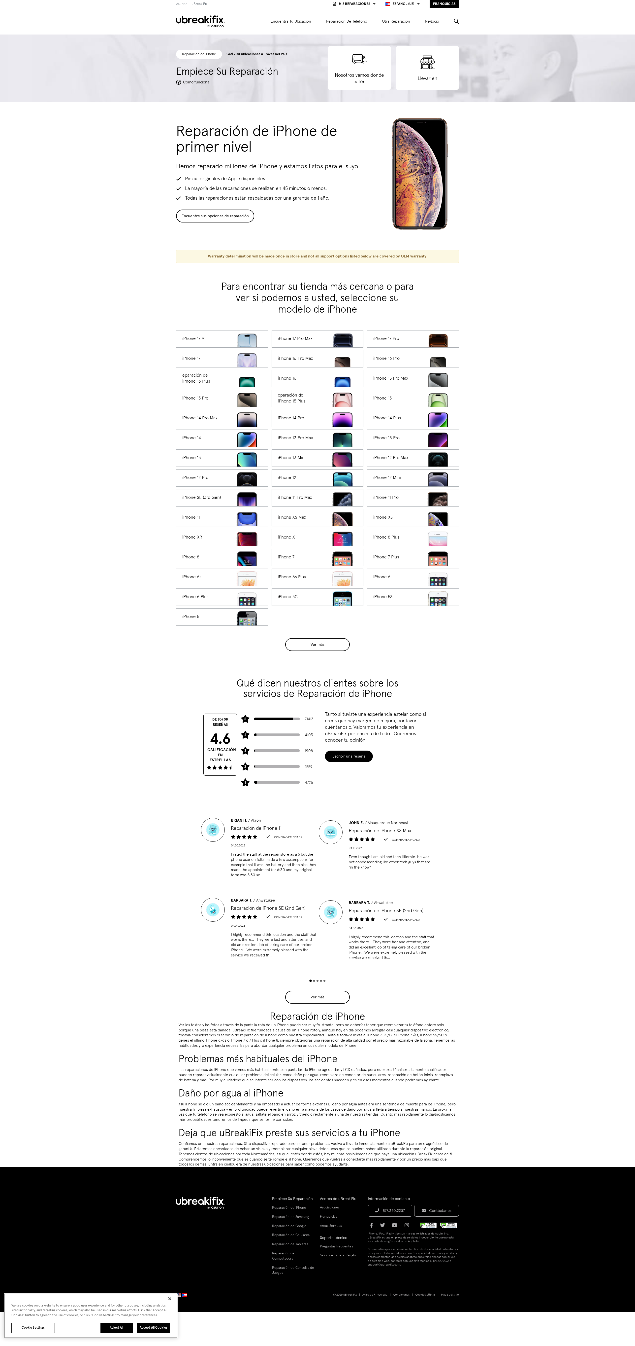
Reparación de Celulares (291, 1235)
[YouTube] (396, 1227)
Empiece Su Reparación (292, 1199)
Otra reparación (396, 21)
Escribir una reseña (348, 756)
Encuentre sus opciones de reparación (215, 216)
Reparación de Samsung (290, 1217)
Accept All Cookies (153, 1327)
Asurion (182, 4)
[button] (354, 4)
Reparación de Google (289, 1226)
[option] (258, 849)
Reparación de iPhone (289, 1207)
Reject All (116, 1327)
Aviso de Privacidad (374, 1294)
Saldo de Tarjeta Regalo (338, 1255)
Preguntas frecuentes (336, 1246)
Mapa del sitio (450, 1294)
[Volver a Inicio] (203, 21)
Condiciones (401, 1294)
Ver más (317, 645)
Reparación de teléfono (346, 21)
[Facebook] (373, 1227)
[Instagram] (408, 1227)
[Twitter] (384, 1227)
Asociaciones (330, 1207)
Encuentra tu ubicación (291, 21)
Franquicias (328, 1216)
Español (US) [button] (403, 4)
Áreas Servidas (331, 1226)
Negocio (432, 21)
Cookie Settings (425, 1294)
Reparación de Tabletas (290, 1244)
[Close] (169, 1298)
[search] (452, 21)
